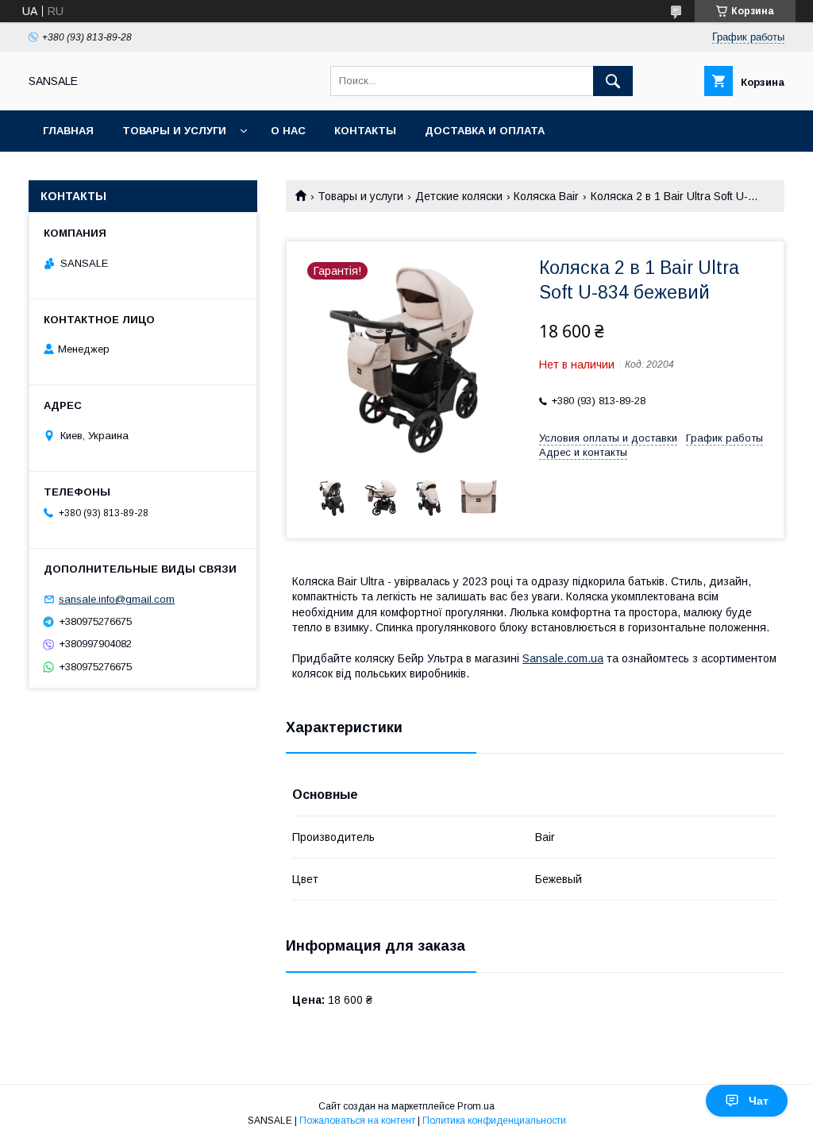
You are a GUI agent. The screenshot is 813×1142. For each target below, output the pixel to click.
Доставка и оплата (485, 131)
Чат (759, 1100)
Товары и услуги (174, 131)
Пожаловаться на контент (357, 1120)
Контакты (365, 131)
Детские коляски (459, 196)
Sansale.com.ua (562, 658)
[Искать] (613, 81)
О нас (288, 131)
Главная (68, 131)
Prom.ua (476, 1106)
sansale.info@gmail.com (117, 599)
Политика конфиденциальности (494, 1120)
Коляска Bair (546, 196)
